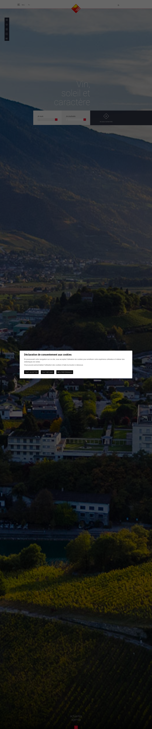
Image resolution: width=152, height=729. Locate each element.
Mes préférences (64, 372)
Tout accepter (31, 372)
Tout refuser (47, 372)
